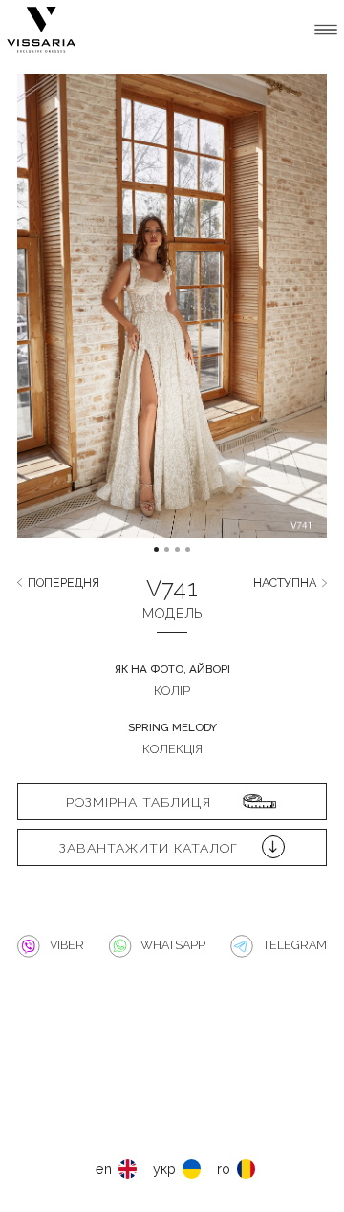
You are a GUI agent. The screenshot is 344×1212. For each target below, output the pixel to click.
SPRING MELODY (172, 728)
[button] (55, 321)
